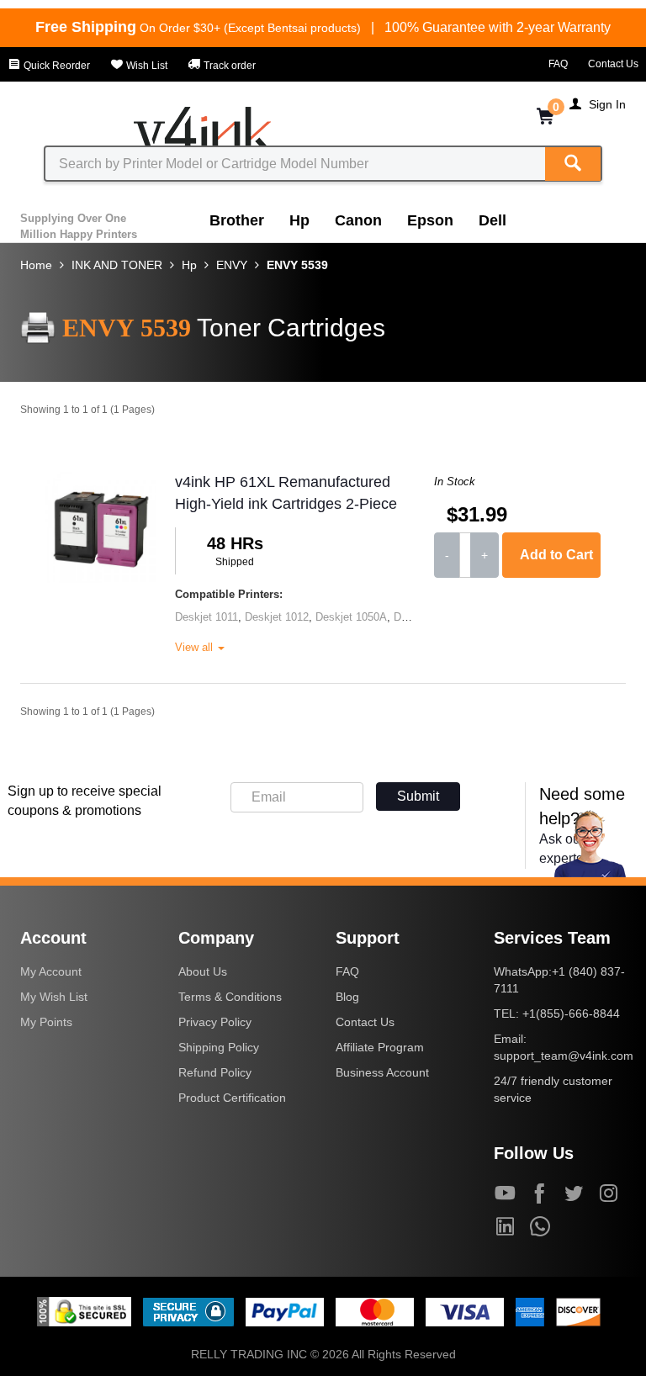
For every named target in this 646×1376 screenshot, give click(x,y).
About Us (202, 971)
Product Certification (232, 1097)
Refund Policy (215, 1072)
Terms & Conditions (230, 996)
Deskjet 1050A (351, 617)
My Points (46, 1022)
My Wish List (53, 996)
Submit (418, 796)
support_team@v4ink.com (563, 1055)
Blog (347, 996)
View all (195, 647)
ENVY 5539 (297, 265)
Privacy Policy (215, 1022)
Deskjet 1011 (206, 617)
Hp (299, 220)
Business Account (382, 1072)
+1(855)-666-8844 (571, 1013)
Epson (430, 220)
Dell (492, 220)
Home (36, 265)
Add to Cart (556, 555)
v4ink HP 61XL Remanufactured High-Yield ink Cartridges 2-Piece (286, 493)
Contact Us (613, 64)
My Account (51, 971)
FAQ (558, 64)
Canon (358, 220)
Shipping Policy (218, 1047)
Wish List (145, 65)
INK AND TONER (116, 265)
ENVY (231, 265)
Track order (228, 65)
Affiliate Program (380, 1047)
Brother (236, 220)
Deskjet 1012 (277, 617)
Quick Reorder (55, 65)
